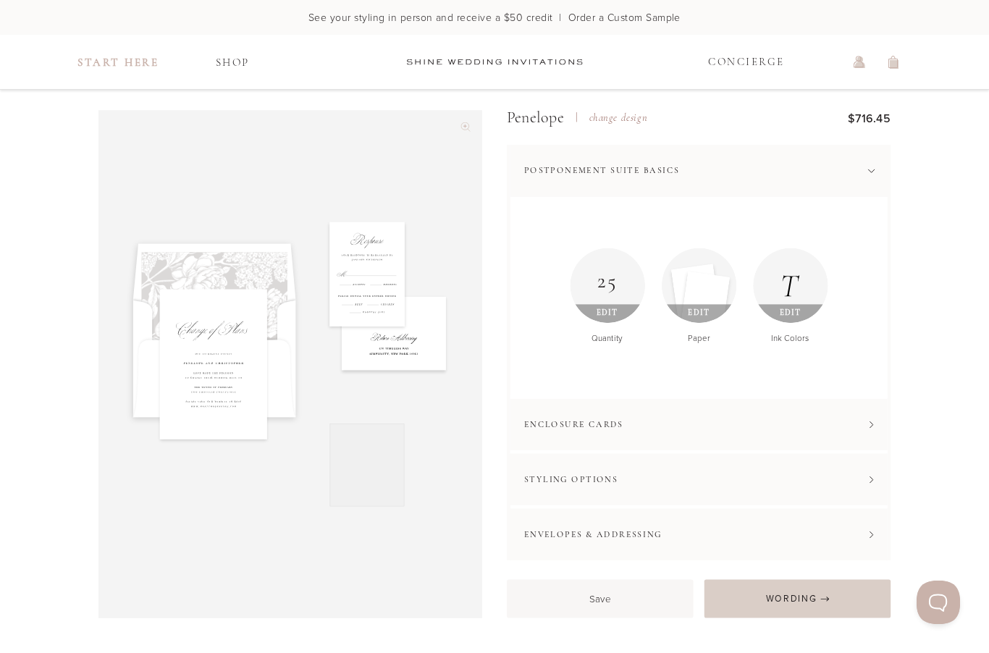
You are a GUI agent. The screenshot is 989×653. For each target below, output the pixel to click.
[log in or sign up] (859, 62)
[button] (699, 170)
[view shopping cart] (894, 62)
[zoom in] (465, 127)
